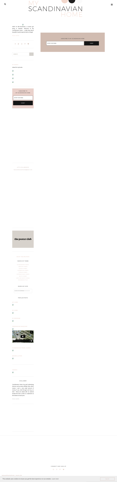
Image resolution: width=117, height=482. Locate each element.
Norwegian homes (23, 270)
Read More (15, 35)
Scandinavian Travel (23, 264)
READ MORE (15, 399)
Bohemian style (23, 279)
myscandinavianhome (8, 475)
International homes (23, 274)
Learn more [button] (55, 479)
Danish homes (23, 268)
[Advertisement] (23, 137)
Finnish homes (23, 272)
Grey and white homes (23, 278)
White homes (23, 276)
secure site (19, 475)
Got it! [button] (107, 479)
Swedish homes (22, 266)
